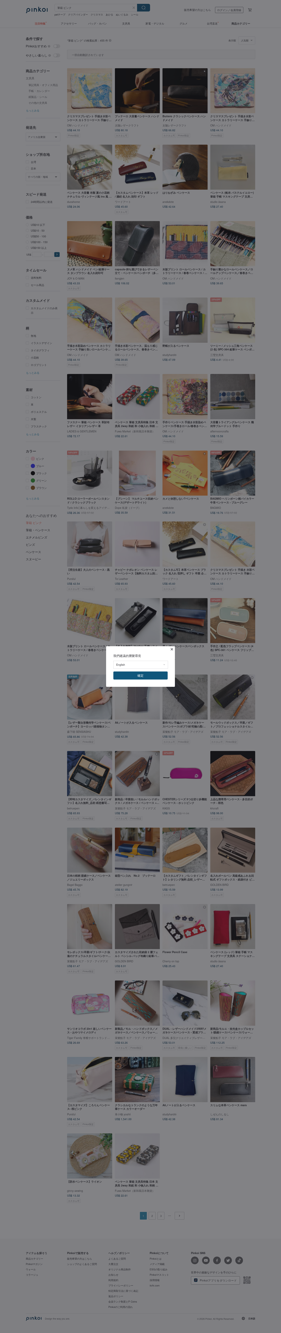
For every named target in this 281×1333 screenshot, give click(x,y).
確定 (140, 675)
